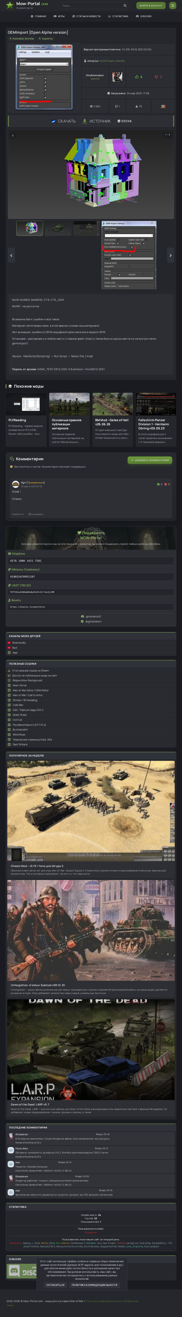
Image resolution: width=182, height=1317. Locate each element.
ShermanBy (19, 642)
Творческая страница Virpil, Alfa (32, 739)
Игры (61, 16)
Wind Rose (19, 734)
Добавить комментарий (152, 460)
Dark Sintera (20, 744)
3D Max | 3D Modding (25, 700)
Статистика (121, 16)
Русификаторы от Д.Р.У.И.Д (29, 724)
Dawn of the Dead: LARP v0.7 (30, 1104)
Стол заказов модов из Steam (30, 670)
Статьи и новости (88, 16)
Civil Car (18, 719)
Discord (145, 16)
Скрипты (47, 38)
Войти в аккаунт (151, 5)
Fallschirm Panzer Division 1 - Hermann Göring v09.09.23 (153, 424)
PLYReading (17, 420)
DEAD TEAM (20, 715)
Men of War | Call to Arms (27, 695)
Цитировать (37, 514)
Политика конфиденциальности (94, 1285)
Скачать (67, 121)
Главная (40, 16)
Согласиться (55, 1285)
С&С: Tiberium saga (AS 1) (28, 710)
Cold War (18, 705)
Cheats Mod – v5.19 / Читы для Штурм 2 (37, 866)
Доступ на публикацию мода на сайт (34, 675)
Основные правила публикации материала (67, 424)
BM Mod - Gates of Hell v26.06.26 (112, 422)
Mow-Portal (20, 685)
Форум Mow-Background (27, 680)
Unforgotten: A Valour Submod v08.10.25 (38, 985)
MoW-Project (107, 60)
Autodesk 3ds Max (23, 38)
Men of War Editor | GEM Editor (31, 690)
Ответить (17, 514)
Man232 (120, 60)
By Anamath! (20, 729)
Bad (14, 647)
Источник (100, 121)
